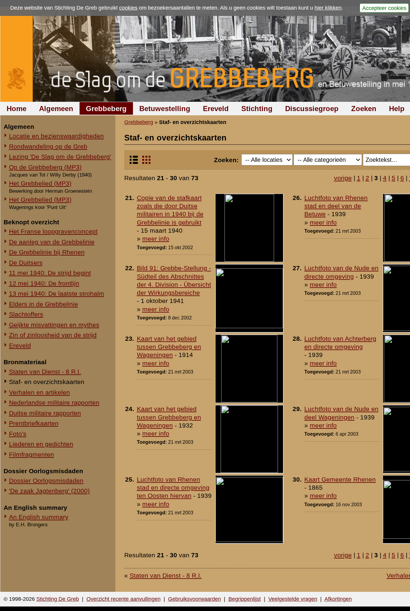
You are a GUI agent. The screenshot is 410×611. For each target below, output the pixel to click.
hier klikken (328, 8)
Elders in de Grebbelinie (43, 304)
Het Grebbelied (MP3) (40, 183)
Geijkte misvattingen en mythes (54, 324)
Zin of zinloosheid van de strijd (53, 334)
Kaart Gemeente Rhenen (340, 479)
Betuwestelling (164, 108)
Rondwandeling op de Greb (48, 146)
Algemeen (56, 108)
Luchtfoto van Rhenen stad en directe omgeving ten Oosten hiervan (173, 487)
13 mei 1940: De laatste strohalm (56, 293)
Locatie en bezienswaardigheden (56, 135)
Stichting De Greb (57, 599)
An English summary (38, 516)
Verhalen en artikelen (39, 392)
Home (16, 108)
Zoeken (363, 108)
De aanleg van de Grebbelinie (52, 241)
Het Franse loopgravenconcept (53, 231)
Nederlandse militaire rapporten (54, 402)
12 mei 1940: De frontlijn (44, 283)
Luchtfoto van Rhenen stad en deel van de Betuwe (336, 206)
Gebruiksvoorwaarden (194, 599)
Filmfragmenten (31, 454)
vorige (343, 177)
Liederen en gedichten (41, 443)
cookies (128, 8)
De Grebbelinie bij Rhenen (47, 252)
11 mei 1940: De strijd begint (50, 272)
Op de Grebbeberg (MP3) (45, 167)
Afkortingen (338, 599)
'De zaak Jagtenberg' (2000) (49, 490)
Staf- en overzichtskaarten (46, 381)
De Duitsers (26, 262)
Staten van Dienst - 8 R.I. (45, 371)
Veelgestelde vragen (292, 599)
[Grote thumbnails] (146, 162)
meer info (155, 238)
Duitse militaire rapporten (45, 413)
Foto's (17, 433)
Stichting (257, 108)
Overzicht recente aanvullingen (123, 599)
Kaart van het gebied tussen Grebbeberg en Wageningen (169, 346)
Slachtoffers (26, 314)
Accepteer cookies (384, 8)
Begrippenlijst (244, 599)
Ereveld (216, 108)
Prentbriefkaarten (34, 423)
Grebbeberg (106, 108)
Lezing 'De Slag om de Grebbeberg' (60, 156)
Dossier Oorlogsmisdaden (46, 480)
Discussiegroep (312, 108)
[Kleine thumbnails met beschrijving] (134, 162)
